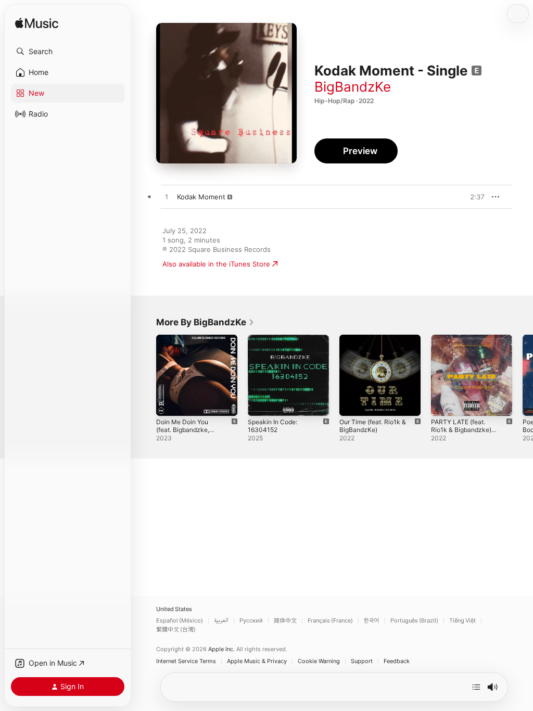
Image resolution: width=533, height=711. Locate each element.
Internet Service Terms (186, 661)
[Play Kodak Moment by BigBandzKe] (166, 197)
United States (174, 609)
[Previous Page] (145, 375)
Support (362, 661)
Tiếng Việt (462, 621)
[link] (205, 322)
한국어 (371, 621)
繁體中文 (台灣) (176, 629)
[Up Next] (476, 687)
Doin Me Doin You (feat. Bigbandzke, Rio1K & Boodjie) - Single (182, 433)
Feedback (397, 661)
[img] (36, 24)
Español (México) (179, 621)
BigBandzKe (352, 87)
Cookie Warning (319, 661)
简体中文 (285, 621)
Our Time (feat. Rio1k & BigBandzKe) (372, 426)
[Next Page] (522, 375)
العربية (221, 621)
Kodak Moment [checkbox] (201, 197)
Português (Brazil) (414, 621)
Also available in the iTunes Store (216, 264)
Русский (251, 621)
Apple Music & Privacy (257, 661)
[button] (67, 51)
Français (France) (330, 621)
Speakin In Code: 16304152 (272, 426)
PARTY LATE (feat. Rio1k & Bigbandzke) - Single (463, 429)
